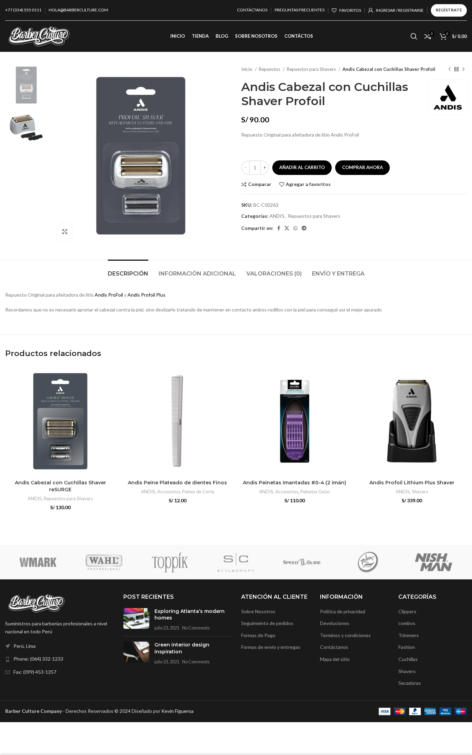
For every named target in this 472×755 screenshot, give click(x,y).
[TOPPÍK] (170, 562)
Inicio (247, 69)
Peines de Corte (198, 491)
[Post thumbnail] (136, 619)
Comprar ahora (362, 167)
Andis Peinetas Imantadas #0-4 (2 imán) (294, 482)
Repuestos (270, 69)
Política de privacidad (342, 611)
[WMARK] (38, 562)
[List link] (59, 659)
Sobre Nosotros (258, 611)
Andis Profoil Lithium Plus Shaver (411, 482)
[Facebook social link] (278, 228)
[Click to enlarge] (64, 232)
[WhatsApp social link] (295, 228)
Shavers (420, 491)
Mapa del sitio (335, 659)
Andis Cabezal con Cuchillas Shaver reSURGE (60, 486)
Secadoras (409, 683)
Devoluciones (334, 623)
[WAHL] (104, 562)
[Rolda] (368, 562)
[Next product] (463, 69)
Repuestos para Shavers (312, 69)
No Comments (196, 628)
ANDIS (277, 216)
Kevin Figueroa (177, 711)
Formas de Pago (258, 635)
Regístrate (449, 9)
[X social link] (286, 228)
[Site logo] (39, 36)
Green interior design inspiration (181, 648)
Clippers (407, 611)
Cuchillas (408, 659)
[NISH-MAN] (434, 562)
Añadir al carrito (302, 167)
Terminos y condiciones (345, 635)
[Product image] (60, 421)
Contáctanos (334, 647)
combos (406, 623)
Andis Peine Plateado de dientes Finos (177, 482)
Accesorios (168, 491)
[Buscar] (414, 36)
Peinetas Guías (315, 491)
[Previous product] (449, 69)
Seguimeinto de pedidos (267, 623)
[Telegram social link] (304, 228)
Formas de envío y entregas (270, 647)
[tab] (128, 270)
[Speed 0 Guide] (302, 562)
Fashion (406, 647)
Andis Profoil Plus (147, 295)
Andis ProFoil (109, 295)
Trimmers (408, 635)
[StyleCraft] (236, 562)
